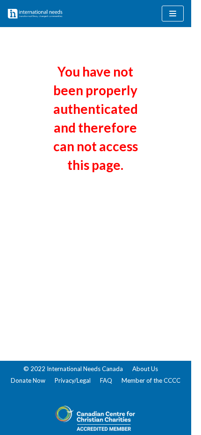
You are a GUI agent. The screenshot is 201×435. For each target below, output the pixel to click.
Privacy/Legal (73, 380)
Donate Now (28, 380)
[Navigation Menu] (173, 13)
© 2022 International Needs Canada (73, 368)
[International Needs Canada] (35, 14)
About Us (145, 368)
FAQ (106, 380)
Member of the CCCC (151, 380)
